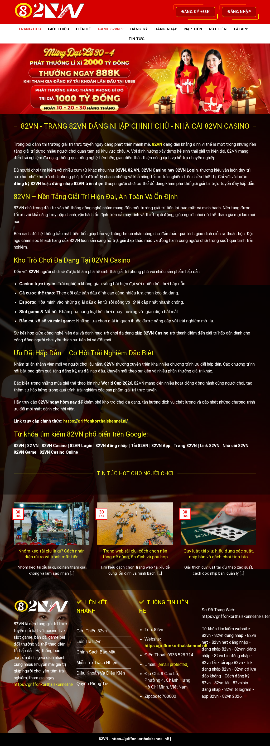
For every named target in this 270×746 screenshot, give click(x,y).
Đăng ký (139, 29)
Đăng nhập (166, 29)
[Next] (257, 546)
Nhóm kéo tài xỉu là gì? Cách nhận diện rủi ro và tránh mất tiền (51, 554)
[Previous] (13, 546)
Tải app (240, 29)
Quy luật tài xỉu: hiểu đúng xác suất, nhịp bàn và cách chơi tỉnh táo (219, 554)
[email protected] (172, 664)
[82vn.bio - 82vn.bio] (54, 12)
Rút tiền (217, 29)
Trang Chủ (29, 29)
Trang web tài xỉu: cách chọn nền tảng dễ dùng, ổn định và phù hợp (135, 554)
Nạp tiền (193, 29)
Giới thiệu (58, 29)
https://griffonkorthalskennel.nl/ (95, 421)
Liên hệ (83, 29)
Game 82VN (109, 29)
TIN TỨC (136, 39)
